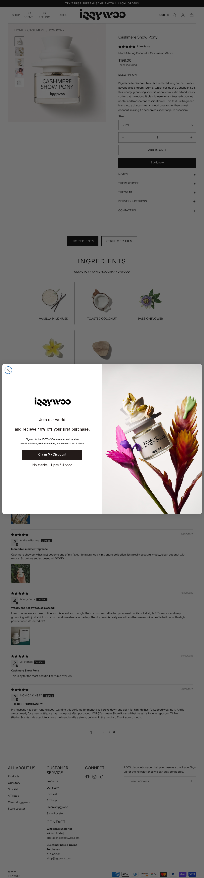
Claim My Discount (52, 454)
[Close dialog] (8, 370)
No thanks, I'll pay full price (52, 465)
